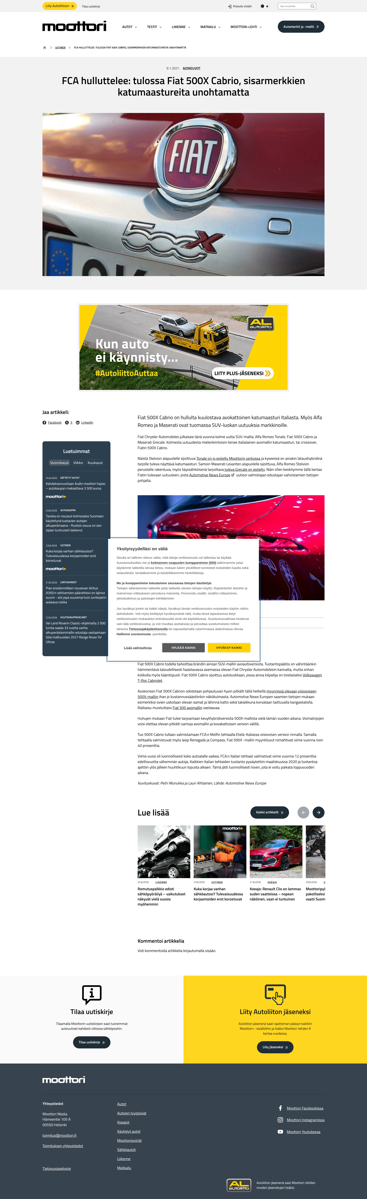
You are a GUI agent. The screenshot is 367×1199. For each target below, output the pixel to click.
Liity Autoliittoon (57, 5)
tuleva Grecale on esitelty (244, 469)
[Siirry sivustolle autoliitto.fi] (238, 1185)
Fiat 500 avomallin (187, 708)
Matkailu (124, 1168)
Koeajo (272, 882)
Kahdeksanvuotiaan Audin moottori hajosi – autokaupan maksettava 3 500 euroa (75, 486)
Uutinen (60, 47)
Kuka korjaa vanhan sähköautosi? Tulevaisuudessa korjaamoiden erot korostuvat (71, 556)
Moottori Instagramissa (306, 1120)
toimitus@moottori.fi (59, 1135)
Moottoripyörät (129, 1140)
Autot (121, 1104)
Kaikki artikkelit (267, 812)
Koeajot (123, 1122)
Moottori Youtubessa (303, 1132)
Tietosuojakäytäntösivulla (148, 629)
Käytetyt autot (128, 1131)
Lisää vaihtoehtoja (138, 647)
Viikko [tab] (78, 462)
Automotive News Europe (209, 475)
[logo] (74, 29)
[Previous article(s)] (303, 812)
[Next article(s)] (319, 812)
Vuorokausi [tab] (59, 462)
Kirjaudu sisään (242, 6)
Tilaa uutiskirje (91, 6)
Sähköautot (126, 1149)
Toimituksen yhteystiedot (62, 1146)
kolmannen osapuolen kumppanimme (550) (183, 563)
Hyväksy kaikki (229, 647)
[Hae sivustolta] (312, 6)
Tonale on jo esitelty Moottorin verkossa (228, 458)
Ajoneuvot (191, 68)
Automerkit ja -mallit (299, 26)
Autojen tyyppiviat (131, 1113)
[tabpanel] (76, 560)
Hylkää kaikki (184, 647)
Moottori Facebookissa (305, 1108)
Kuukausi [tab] (95, 462)
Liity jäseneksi (273, 1047)
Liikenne (161, 882)
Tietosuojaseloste (56, 1168)
